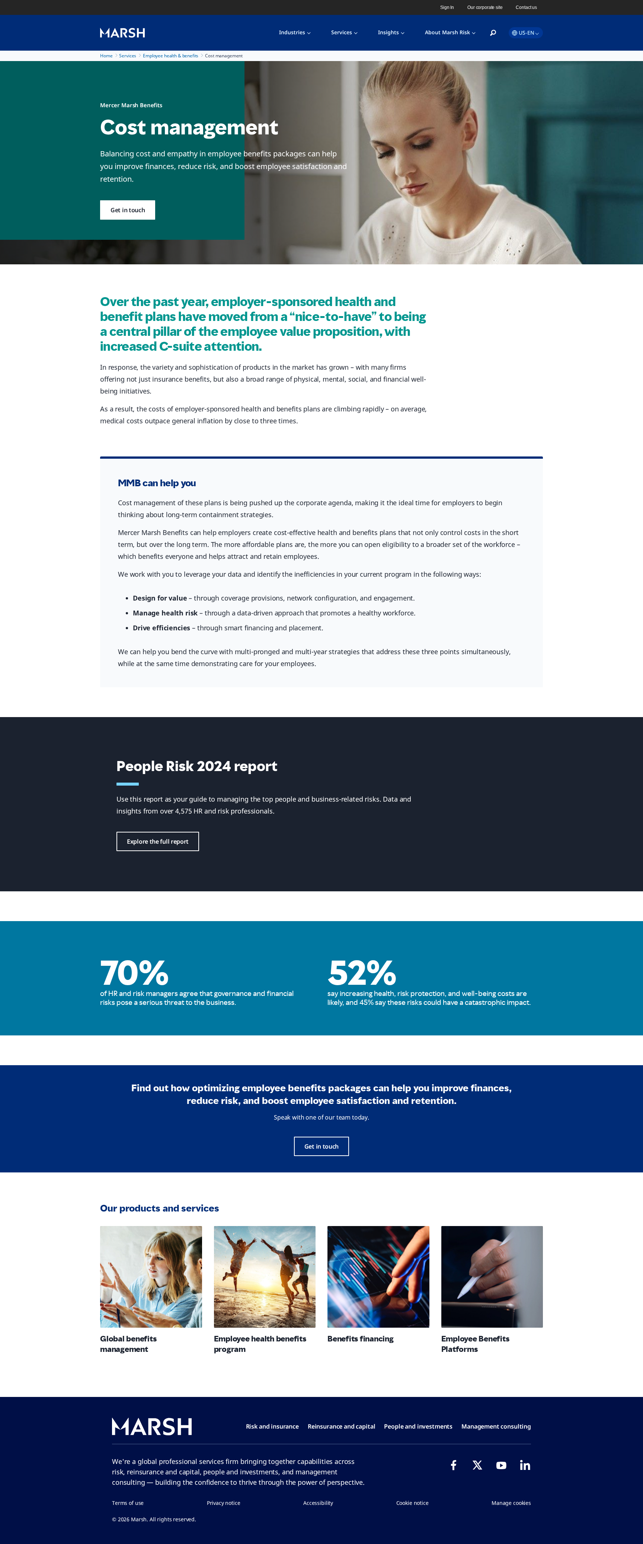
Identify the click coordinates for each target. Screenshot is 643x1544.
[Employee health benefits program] (265, 1277)
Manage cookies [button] (511, 1502)
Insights (388, 32)
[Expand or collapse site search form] (493, 33)
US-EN (526, 32)
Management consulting (496, 1426)
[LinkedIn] (525, 1465)
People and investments (418, 1426)
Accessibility (318, 1502)
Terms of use (128, 1502)
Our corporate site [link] (484, 7)
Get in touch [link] (128, 210)
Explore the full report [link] (158, 841)
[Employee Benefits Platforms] (492, 1277)
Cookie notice (412, 1502)
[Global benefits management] (151, 1277)
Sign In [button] (447, 7)
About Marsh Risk (447, 32)
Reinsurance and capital (341, 1426)
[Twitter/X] (477, 1465)
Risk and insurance (272, 1426)
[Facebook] (454, 1465)
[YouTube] (501, 1465)
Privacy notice (223, 1502)
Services (341, 32)
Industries (292, 32)
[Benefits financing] (378, 1277)
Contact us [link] (526, 7)
